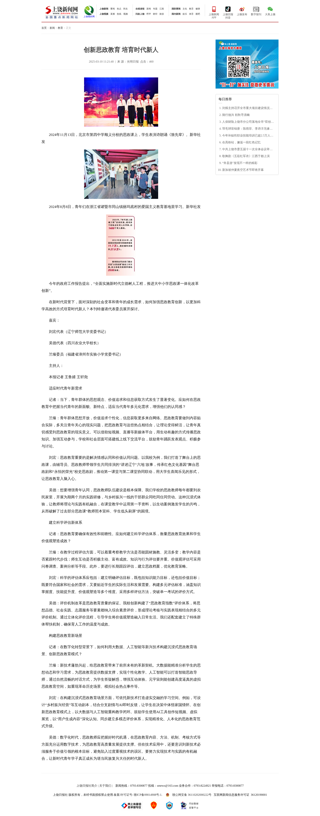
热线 (119, 14)
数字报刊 (256, 14)
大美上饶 (270, 14)
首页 (44, 28)
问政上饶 (140, 14)
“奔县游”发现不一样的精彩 (239, 162)
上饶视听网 (89, 16)
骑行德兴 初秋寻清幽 (236, 114)
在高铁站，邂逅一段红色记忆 (241, 142)
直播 (112, 14)
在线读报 (140, 8)
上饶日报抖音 (228, 16)
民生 (125, 8)
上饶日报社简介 (86, 785)
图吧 (198, 14)
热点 (119, 8)
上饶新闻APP (214, 16)
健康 (198, 8)
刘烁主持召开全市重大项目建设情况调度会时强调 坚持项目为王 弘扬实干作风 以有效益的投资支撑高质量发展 (248, 108)
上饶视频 (103, 14)
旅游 (161, 14)
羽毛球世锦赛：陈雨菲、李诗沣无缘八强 (247, 129)
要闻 (112, 8)
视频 (125, 14)
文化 (185, 8)
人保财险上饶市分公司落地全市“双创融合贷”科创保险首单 (248, 122)
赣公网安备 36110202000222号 (191, 794)
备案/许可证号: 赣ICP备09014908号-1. (138, 794)
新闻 (148, 8)
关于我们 (105, 785)
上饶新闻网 (61, 12)
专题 (155, 8)
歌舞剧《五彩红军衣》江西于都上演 (246, 156)
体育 (191, 14)
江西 (161, 8)
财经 (155, 14)
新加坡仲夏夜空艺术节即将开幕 (243, 169)
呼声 (148, 14)
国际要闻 (176, 8)
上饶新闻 (103, 8)
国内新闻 (176, 14)
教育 (191, 8)
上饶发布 (242, 14)
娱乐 (185, 14)
